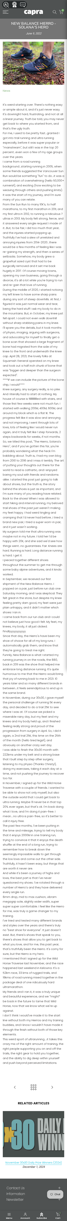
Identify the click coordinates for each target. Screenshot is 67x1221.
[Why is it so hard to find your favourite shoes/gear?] (15, 1088)
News (6, 91)
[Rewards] (14, 4)
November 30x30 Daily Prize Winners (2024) (33, 1162)
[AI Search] (6, 4)
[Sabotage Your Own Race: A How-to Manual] (52, 1088)
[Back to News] (33, 1088)
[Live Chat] (23, 4)
